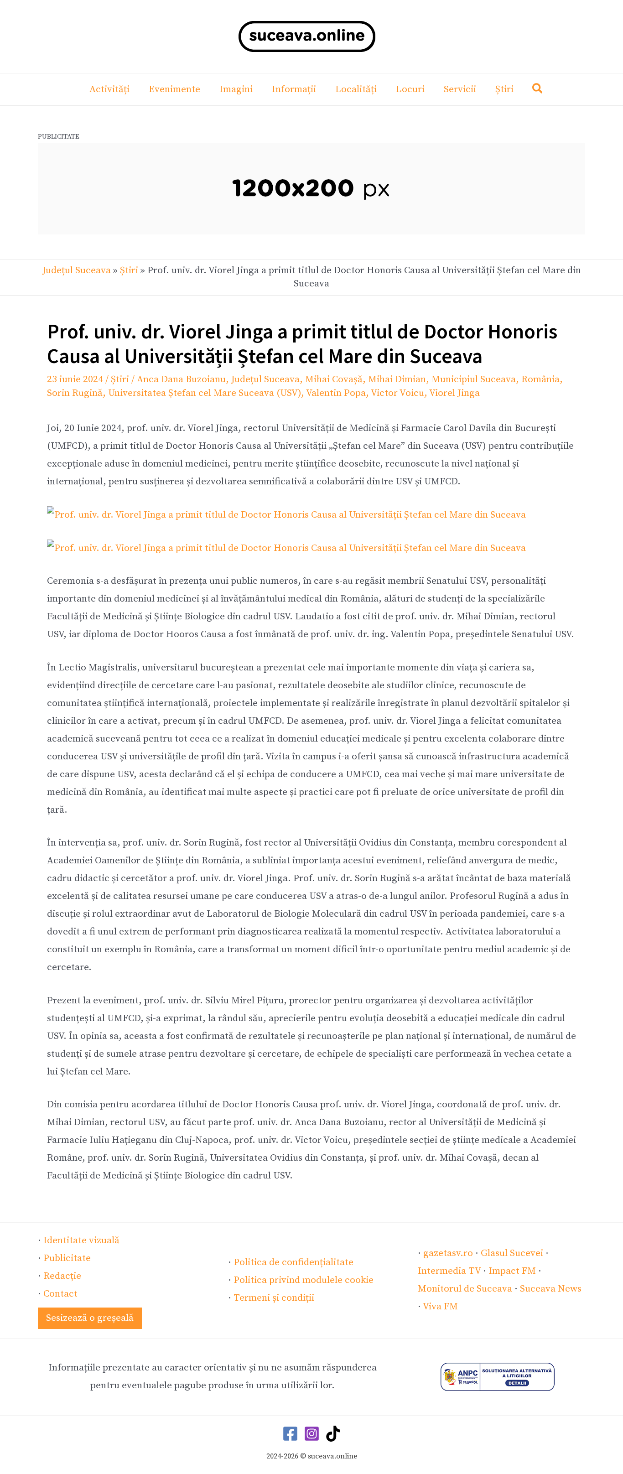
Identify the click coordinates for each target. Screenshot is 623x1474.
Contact (60, 1294)
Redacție (62, 1276)
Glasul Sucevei (512, 1253)
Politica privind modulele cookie (304, 1280)
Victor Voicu (397, 393)
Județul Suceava (76, 270)
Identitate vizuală (81, 1240)
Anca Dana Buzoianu (181, 379)
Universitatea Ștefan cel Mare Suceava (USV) (204, 393)
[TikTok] (333, 1434)
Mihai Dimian (397, 379)
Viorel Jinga (454, 393)
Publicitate (67, 1258)
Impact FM (512, 1271)
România (540, 379)
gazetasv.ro (448, 1253)
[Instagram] (312, 1434)
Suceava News (550, 1289)
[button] (538, 90)
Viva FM (440, 1307)
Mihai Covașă (334, 379)
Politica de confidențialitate (293, 1262)
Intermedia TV (449, 1271)
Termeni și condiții (274, 1298)
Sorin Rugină (75, 393)
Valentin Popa (336, 393)
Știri (129, 270)
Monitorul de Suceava (465, 1289)
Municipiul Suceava (473, 379)
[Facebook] (290, 1434)
